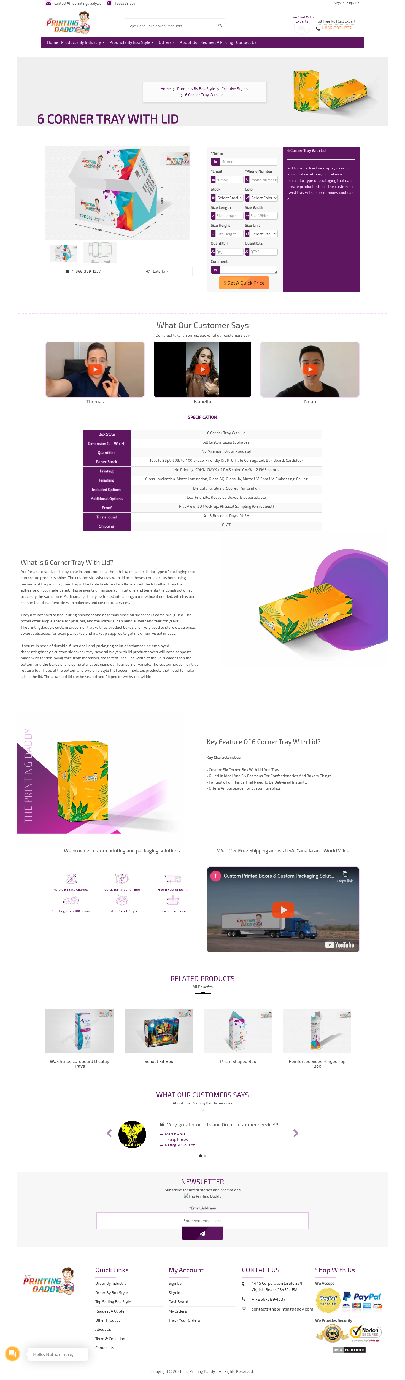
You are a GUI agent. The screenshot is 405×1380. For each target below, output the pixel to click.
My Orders (179, 1311)
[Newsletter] (202, 1233)
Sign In (339, 3)
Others (165, 42)
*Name (217, 153)
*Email (216, 171)
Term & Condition (110, 1338)
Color (249, 189)
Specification (202, 417)
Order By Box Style (111, 1292)
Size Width (254, 207)
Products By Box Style (129, 42)
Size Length (221, 207)
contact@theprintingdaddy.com (79, 3)
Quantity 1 (219, 243)
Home (52, 42)
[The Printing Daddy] (68, 22)
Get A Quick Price (245, 283)
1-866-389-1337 (86, 271)
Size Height (220, 225)
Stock (215, 189)
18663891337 (125, 3)
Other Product (107, 1320)
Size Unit (252, 225)
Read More (302, 198)
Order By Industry (110, 1283)
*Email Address (202, 1208)
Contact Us (246, 42)
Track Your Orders (185, 1320)
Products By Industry (81, 42)
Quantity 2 (254, 243)
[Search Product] (221, 25)
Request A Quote (110, 1311)
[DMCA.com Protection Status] (349, 1349)
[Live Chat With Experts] (302, 30)
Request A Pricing (216, 42)
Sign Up (353, 3)
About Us (188, 42)
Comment (219, 261)
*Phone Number (259, 171)
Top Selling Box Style (113, 1301)
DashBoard (179, 1301)
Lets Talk (160, 271)
